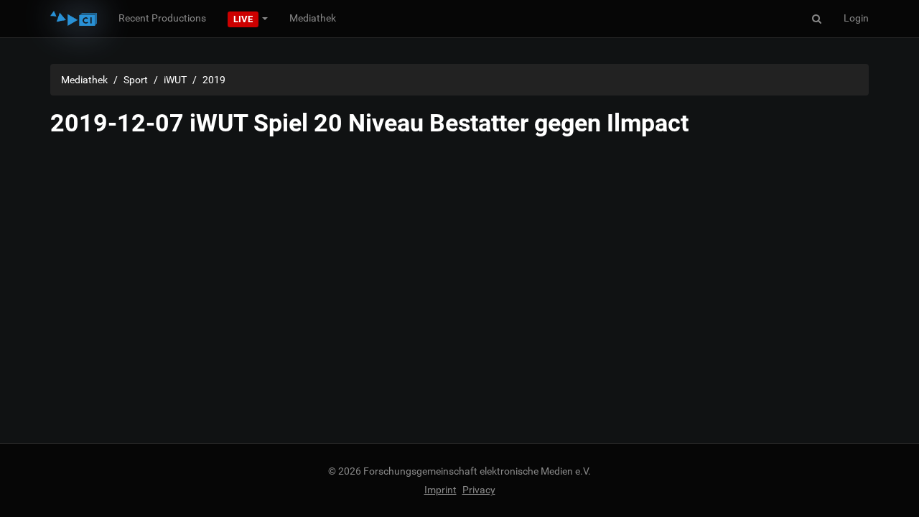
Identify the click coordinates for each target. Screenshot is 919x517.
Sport (135, 79)
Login (856, 18)
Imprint (440, 489)
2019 (213, 79)
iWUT (175, 79)
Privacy (478, 489)
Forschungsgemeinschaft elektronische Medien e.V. (477, 471)
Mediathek (312, 18)
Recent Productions (162, 18)
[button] (248, 18)
